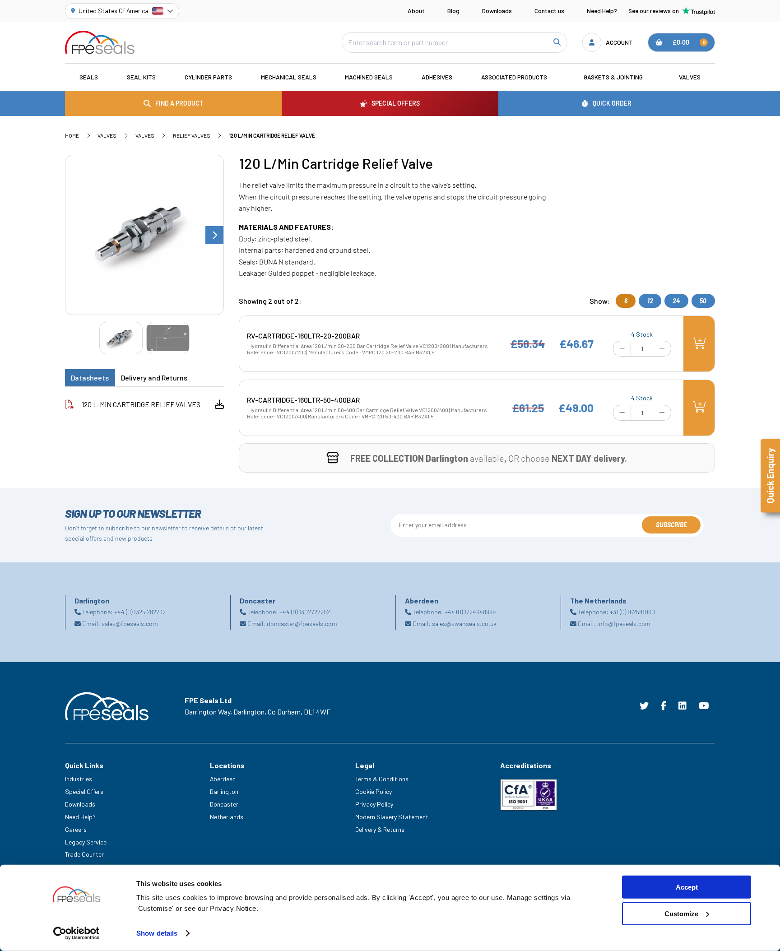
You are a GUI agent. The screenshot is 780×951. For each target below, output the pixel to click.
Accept (687, 887)
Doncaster (224, 804)
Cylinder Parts (208, 77)
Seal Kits (141, 77)
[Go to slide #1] (121, 338)
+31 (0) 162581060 (632, 612)
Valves (690, 77)
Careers (76, 829)
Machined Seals (369, 77)
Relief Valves (191, 135)
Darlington (224, 791)
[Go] (556, 42)
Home (72, 135)
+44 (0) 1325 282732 (140, 612)
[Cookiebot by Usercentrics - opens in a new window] (76, 933)
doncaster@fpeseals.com (302, 623)
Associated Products (514, 77)
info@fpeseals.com (623, 623)
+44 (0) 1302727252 (304, 612)
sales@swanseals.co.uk (464, 623)
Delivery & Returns (379, 829)
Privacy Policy (374, 804)
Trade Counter (84, 854)
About (416, 10)
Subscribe (671, 525)
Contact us (549, 10)
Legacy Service (86, 842)
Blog (453, 10)
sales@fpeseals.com (130, 623)
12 (650, 301)
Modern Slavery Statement (391, 817)
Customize (681, 914)
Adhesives (437, 77)
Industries (78, 779)
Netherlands (226, 817)
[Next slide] (214, 235)
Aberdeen (223, 779)
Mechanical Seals (288, 77)
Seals (88, 77)
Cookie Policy (373, 791)
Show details (156, 933)
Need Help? (602, 10)
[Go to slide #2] (168, 338)
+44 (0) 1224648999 (470, 612)
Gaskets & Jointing (613, 77)
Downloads (497, 10)
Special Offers (84, 791)
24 (676, 301)
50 (703, 301)
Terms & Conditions (382, 779)
